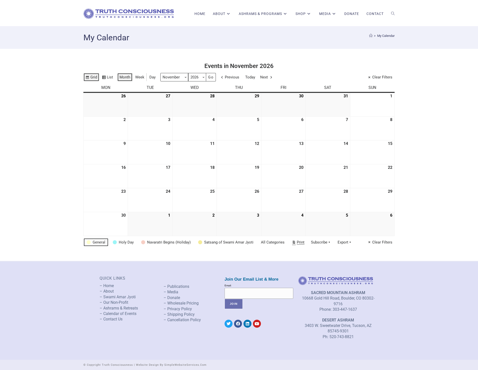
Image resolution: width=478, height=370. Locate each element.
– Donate (172, 297)
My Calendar (386, 36)
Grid (91, 78)
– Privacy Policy (178, 309)
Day (152, 77)
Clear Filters (382, 77)
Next (264, 77)
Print (298, 243)
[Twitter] (229, 324)
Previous (232, 77)
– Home (107, 285)
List (107, 78)
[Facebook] (238, 324)
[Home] (370, 36)
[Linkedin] (247, 324)
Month (125, 77)
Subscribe (319, 242)
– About (107, 291)
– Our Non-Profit (114, 302)
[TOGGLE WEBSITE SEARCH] (392, 13)
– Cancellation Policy (182, 319)
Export (343, 242)
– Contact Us (111, 319)
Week (139, 77)
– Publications (176, 286)
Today (250, 77)
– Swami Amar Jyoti (118, 297)
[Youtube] (257, 324)
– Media (171, 292)
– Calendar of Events (118, 313)
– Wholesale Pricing (181, 303)
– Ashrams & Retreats (119, 308)
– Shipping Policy (179, 314)
